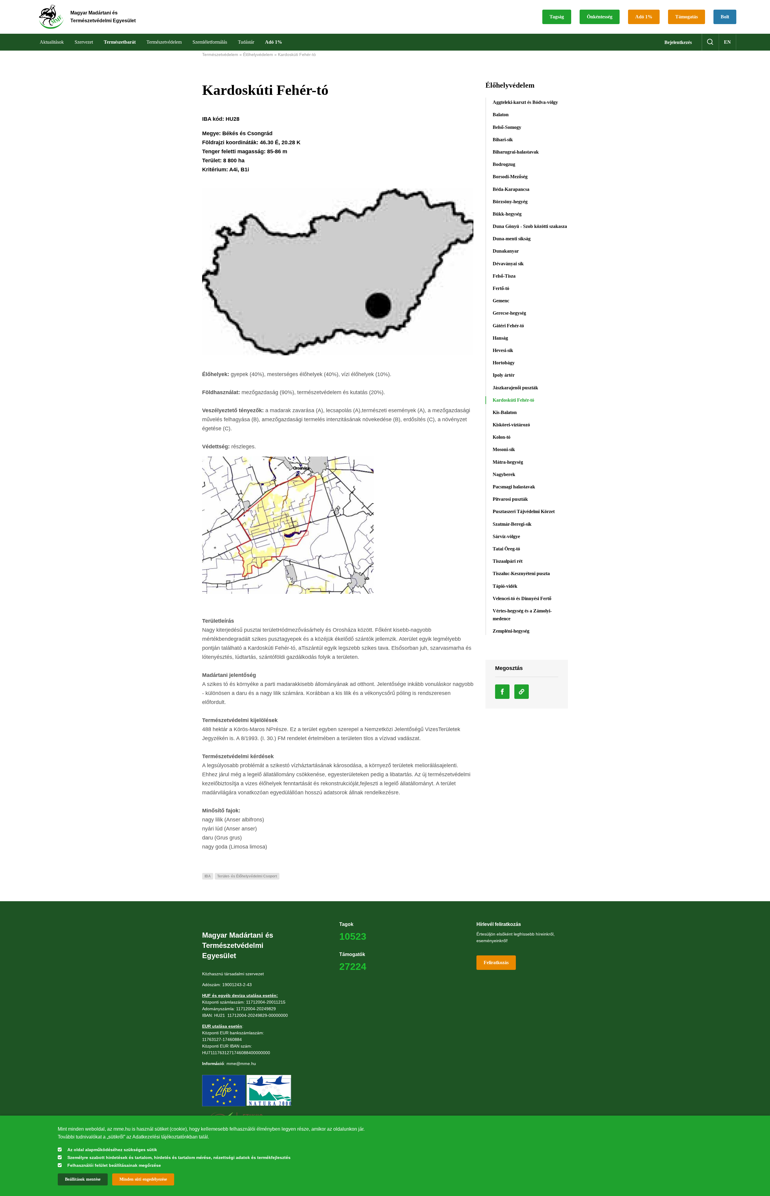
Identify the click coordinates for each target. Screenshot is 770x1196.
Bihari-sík (503, 139)
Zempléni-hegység (511, 631)
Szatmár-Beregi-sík (512, 524)
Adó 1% (643, 16)
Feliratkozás (496, 962)
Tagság (557, 16)
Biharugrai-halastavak (516, 151)
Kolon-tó (501, 437)
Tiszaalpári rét (507, 561)
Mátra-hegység (508, 462)
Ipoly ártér (504, 375)
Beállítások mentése (82, 1179)
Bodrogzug (504, 164)
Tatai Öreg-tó (506, 548)
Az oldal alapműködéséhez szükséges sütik (112, 1149)
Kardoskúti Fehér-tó (297, 54)
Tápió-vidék (505, 586)
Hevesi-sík (503, 350)
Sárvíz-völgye (506, 536)
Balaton (501, 114)
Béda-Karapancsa (511, 189)
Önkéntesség (599, 16)
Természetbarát (120, 42)
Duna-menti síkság (512, 238)
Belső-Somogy (507, 127)
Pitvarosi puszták (510, 499)
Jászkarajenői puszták (515, 387)
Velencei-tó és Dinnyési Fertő (522, 598)
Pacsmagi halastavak (514, 486)
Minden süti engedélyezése (143, 1179)
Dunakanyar (506, 251)
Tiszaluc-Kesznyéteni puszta (521, 573)
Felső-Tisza (504, 276)
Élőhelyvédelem (258, 54)
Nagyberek (504, 474)
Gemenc (501, 300)
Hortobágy (504, 362)
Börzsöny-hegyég (510, 201)
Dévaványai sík (508, 263)
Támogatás (686, 16)
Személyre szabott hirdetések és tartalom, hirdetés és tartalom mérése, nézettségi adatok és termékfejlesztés (179, 1157)
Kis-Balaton (505, 412)
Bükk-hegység (507, 213)
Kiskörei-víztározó (511, 424)
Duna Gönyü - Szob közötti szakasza (530, 226)
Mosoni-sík (504, 449)
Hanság (500, 338)
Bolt (725, 16)
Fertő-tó (501, 288)
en (727, 42)
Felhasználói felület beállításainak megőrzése (114, 1165)
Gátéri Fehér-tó (508, 325)
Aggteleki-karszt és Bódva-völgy (525, 102)
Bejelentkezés (678, 42)
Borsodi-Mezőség (510, 176)
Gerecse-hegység (509, 313)
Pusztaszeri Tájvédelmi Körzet (524, 511)
